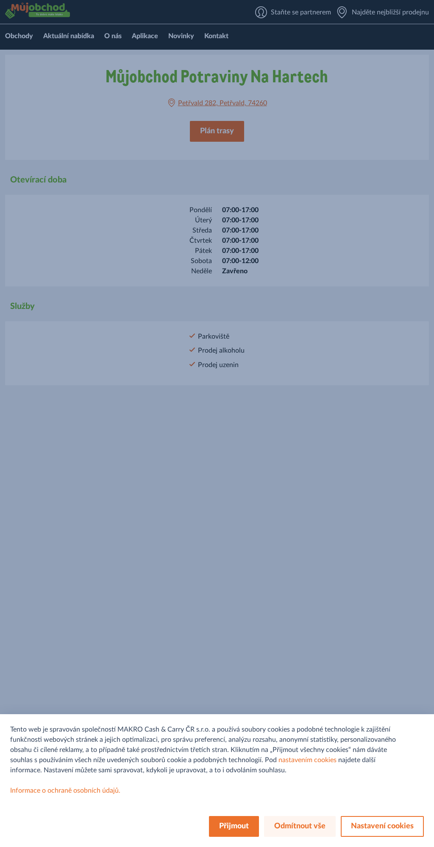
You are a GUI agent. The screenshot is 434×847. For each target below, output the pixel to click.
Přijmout (234, 826)
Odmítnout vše (300, 826)
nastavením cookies (307, 760)
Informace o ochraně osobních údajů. (65, 790)
